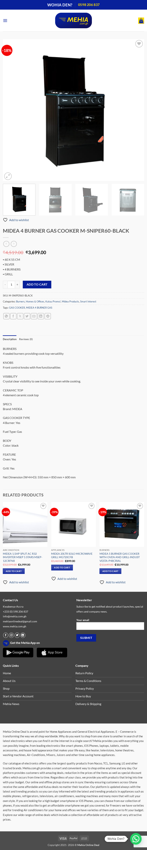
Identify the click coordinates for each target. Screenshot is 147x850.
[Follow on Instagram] (11, 635)
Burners (20, 301)
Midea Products (70, 301)
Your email (82, 620)
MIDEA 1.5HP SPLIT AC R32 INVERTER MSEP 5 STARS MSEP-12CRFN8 (22, 557)
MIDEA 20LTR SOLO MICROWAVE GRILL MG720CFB (71, 555)
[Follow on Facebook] (5, 635)
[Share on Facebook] (13, 316)
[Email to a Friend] (34, 316)
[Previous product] (14, 244)
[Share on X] (20, 316)
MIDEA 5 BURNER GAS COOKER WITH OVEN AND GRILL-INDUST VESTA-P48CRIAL (120, 557)
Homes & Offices (35, 301)
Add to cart (37, 284)
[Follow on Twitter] (17, 635)
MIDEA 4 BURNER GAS (39, 307)
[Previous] (10, 110)
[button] (5, 20)
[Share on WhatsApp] (6, 316)
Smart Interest (88, 301)
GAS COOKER (17, 307)
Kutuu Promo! (53, 301)
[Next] (136, 110)
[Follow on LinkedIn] (22, 635)
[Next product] (6, 244)
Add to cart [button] (14, 571)
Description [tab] (9, 339)
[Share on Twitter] (27, 316)
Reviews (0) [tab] (26, 339)
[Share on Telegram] (48, 316)
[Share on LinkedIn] (41, 316)
